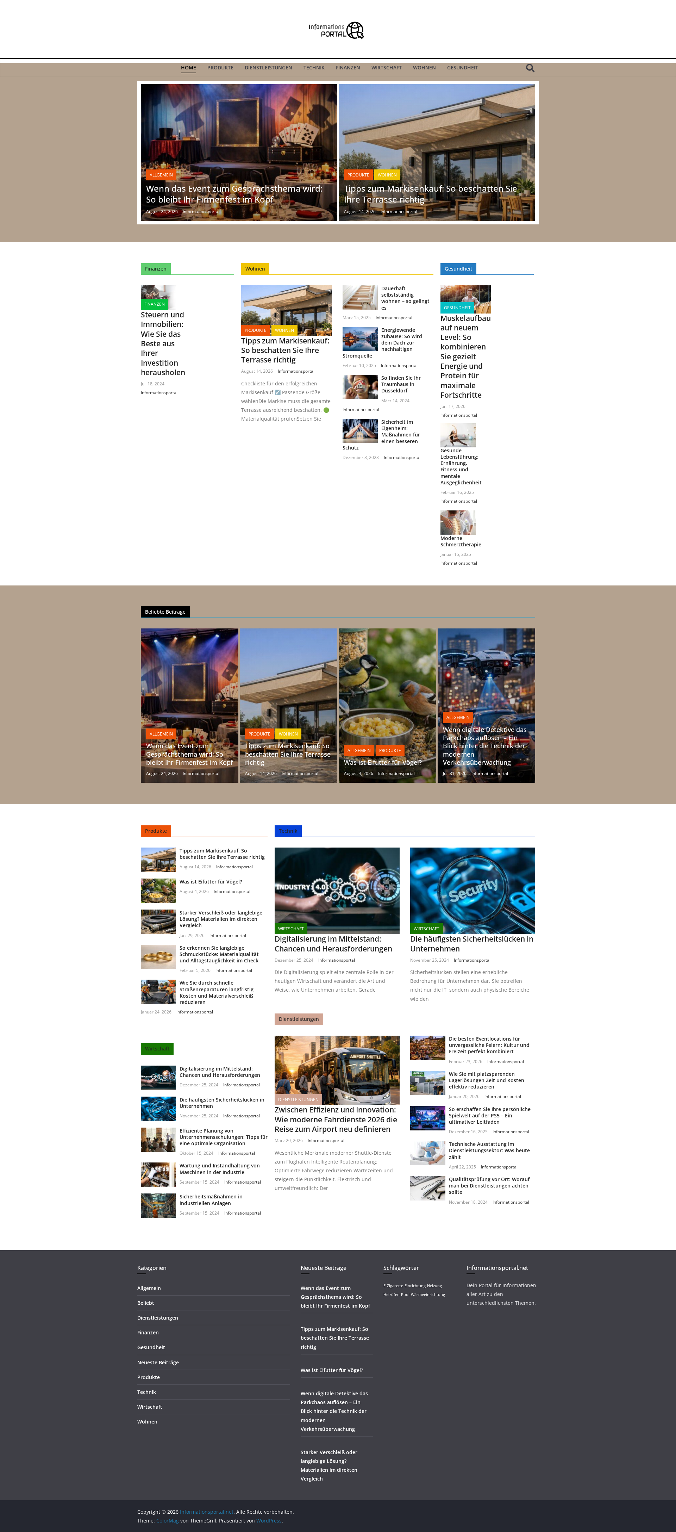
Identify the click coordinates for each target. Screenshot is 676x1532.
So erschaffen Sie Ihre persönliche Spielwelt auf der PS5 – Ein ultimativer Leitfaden (490, 1115)
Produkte (220, 67)
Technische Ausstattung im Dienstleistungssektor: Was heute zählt (489, 1150)
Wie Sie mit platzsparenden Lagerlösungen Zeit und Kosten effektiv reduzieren (486, 1080)
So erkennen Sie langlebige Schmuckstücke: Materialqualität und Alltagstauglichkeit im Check (219, 954)
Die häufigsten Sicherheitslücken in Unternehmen (222, 1102)
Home (188, 67)
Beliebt (145, 1303)
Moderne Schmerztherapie (460, 541)
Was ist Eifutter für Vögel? (383, 762)
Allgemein (161, 175)
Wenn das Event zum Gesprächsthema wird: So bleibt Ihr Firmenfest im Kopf (234, 193)
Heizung (434, 1285)
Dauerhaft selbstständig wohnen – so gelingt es (405, 298)
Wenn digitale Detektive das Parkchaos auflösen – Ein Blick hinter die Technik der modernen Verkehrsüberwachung (485, 746)
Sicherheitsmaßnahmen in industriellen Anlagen (211, 1199)
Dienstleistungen (268, 67)
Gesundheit (462, 67)
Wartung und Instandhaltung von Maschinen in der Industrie (220, 1168)
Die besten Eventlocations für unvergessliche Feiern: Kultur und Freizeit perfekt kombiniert (489, 1045)
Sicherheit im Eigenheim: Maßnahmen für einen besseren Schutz (381, 434)
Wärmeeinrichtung (428, 1294)
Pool (405, 1294)
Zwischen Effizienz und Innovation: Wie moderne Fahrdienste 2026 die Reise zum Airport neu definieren (336, 1119)
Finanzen (348, 67)
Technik (314, 67)
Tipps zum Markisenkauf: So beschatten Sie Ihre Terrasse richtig (430, 193)
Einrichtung (415, 1285)
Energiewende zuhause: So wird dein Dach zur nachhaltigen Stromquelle (382, 343)
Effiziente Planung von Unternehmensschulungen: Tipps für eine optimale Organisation (224, 1137)
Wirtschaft (386, 67)
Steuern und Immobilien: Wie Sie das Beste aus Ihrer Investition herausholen (163, 343)
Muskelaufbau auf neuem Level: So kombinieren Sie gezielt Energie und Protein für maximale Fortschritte (465, 356)
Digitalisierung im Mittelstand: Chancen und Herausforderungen (220, 1071)
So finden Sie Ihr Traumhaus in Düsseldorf (401, 384)
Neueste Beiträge (158, 1362)
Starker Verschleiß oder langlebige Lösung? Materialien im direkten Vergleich (221, 919)
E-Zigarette (393, 1285)
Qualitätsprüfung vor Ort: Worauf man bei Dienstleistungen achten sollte (489, 1185)
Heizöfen (391, 1294)
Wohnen (424, 67)
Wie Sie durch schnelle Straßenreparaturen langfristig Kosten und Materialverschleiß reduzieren (217, 992)
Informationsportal (201, 212)
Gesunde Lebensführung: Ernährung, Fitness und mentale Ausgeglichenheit (461, 466)
